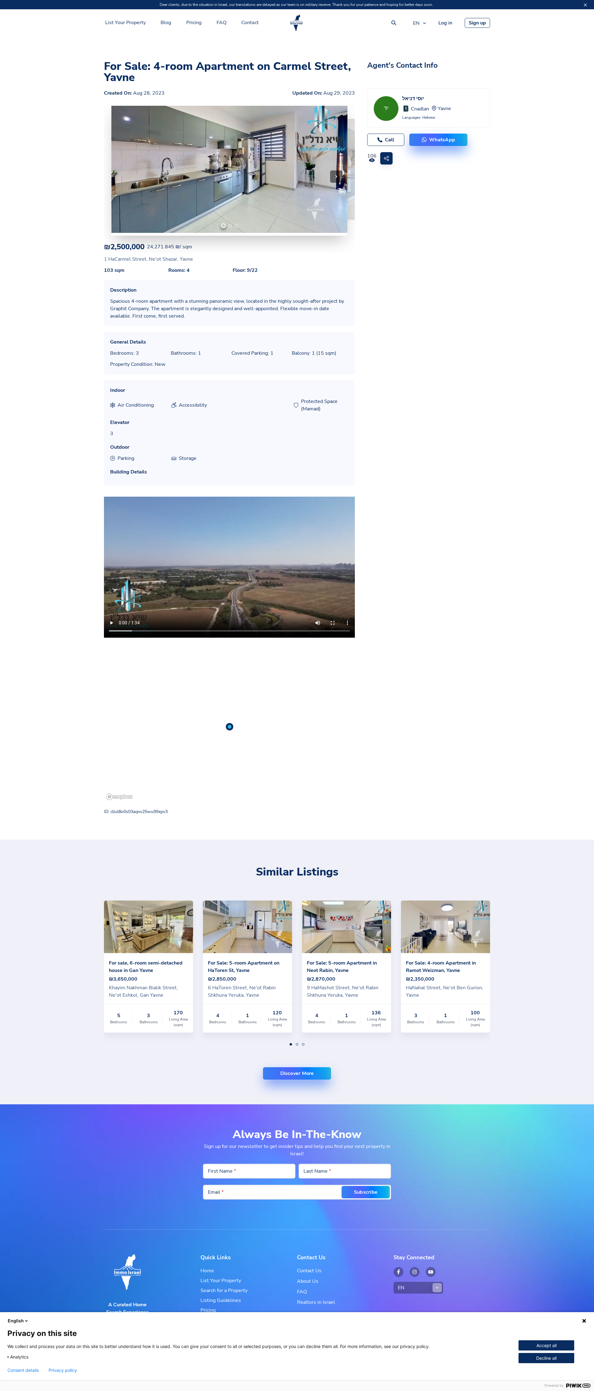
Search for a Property (224, 1290)
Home (207, 1270)
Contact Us (309, 1270)
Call (389, 139)
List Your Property (125, 22)
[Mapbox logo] (119, 796)
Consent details (23, 1370)
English (16, 1320)
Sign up (477, 22)
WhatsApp (442, 139)
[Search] (394, 23)
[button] (336, 176)
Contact (250, 22)
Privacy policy (63, 1370)
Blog (166, 22)
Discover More (297, 1073)
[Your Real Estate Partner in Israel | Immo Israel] (296, 23)
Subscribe (365, 1192)
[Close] (585, 5)
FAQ (221, 22)
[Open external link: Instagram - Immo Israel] (415, 1272)
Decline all (546, 1358)
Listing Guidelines (220, 1300)
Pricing (194, 22)
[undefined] (223, 225)
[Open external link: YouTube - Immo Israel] (431, 1272)
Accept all (546, 1345)
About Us (307, 1281)
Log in (445, 22)
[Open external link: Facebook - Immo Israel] (398, 1272)
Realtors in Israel (316, 1302)
